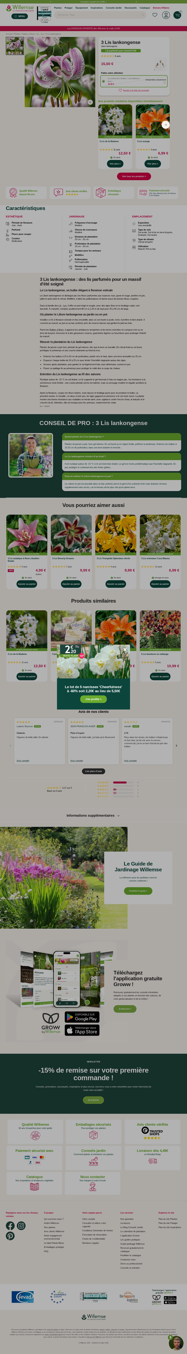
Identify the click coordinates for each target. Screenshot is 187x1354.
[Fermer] (125, 649)
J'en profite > (93, 699)
